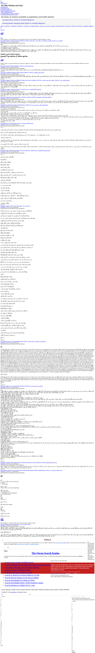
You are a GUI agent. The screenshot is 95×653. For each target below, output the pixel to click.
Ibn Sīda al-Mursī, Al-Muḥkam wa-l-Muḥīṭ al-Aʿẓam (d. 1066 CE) (25, 150)
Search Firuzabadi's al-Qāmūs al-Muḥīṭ (20, 580)
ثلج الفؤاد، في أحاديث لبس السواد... (49, 26)
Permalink (3, 42)
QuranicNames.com (5, 8)
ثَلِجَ (60, 26)
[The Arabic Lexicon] (1, 1)
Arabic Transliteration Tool (6, 12)
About (61, 573)
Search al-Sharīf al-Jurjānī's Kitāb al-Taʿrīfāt (22, 575)
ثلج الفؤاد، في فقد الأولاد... (30, 26)
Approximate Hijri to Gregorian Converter (10, 13)
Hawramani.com (4, 7)
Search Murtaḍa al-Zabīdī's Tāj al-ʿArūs (20, 585)
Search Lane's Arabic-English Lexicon (19, 562)
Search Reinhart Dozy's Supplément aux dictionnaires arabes (28, 565)
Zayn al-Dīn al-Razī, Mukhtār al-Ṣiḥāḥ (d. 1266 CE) (17, 66)
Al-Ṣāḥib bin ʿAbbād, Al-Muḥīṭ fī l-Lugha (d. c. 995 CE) (21, 89)
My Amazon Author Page (6, 9)
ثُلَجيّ (7, 26)
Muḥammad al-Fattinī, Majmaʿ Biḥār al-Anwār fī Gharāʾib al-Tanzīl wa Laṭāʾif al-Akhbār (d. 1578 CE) (29, 462)
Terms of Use (58, 573)
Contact (64, 573)
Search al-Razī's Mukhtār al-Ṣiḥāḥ (17, 570)
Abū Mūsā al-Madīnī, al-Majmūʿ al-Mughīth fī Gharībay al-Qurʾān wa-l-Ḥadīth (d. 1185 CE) (35, 80)
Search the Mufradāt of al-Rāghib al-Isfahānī (22, 567)
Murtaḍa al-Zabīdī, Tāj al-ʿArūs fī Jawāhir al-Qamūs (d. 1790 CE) (22, 386)
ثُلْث (79, 26)
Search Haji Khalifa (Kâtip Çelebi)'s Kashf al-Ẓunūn (24, 583)
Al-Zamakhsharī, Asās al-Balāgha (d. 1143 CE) (17, 123)
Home (2, 2)
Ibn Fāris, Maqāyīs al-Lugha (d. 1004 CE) (15, 524)
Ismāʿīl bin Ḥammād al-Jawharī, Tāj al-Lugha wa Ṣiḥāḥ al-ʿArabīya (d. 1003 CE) (26, 97)
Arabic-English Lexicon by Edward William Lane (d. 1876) (23, 341)
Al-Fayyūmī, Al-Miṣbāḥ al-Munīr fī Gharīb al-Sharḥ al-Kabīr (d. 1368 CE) (22, 72)
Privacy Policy (53, 573)
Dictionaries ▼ (4, 3)
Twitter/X (47, 539)
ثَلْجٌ (19, 26)
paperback (58, 542)
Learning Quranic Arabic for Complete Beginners (18, 20)
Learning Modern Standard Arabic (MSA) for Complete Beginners (23, 23)
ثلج (67, 26)
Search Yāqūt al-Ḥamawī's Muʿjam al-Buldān (22, 577)
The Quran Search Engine (46, 553)
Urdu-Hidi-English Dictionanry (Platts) (9, 14)
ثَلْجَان (13, 26)
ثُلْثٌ (73, 26)
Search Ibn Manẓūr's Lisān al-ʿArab (18, 572)
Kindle (64, 542)
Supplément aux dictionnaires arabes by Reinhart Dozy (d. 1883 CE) (24, 105)
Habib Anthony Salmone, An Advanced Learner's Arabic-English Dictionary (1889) (31, 470)
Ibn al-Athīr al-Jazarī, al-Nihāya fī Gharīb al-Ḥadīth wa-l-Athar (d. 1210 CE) (31, 40)
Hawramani (72, 573)
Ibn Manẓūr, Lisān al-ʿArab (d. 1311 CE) (15, 206)
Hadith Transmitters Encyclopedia (8, 10)
